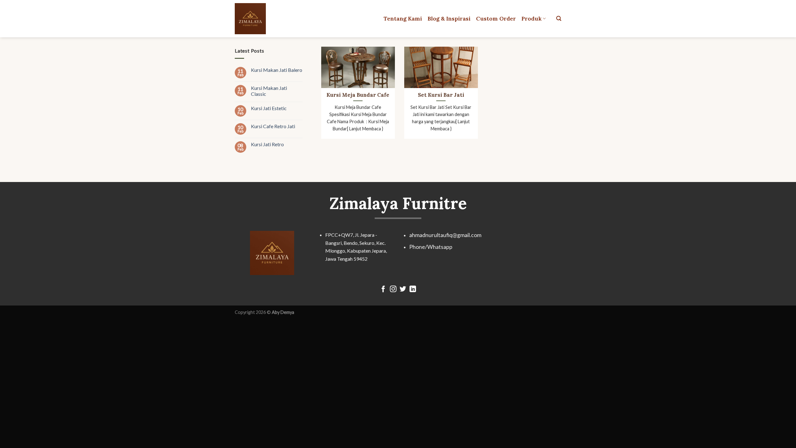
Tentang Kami (403, 18)
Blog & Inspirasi (449, 18)
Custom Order (496, 18)
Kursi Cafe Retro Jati (273, 126)
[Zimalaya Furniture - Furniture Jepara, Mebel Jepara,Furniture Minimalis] (262, 18)
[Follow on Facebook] (383, 289)
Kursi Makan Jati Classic (269, 91)
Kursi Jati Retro (267, 144)
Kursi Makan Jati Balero (276, 70)
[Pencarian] (558, 18)
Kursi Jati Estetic (269, 108)
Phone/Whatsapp (430, 247)
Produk (531, 18)
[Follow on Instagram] (393, 289)
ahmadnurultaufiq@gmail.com (445, 235)
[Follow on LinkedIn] (413, 289)
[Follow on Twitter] (403, 289)
